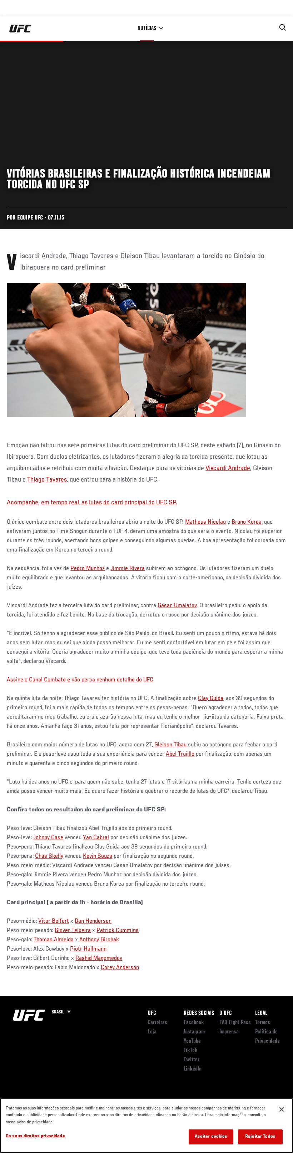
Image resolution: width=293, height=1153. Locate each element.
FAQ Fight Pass (235, 1022)
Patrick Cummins (117, 930)
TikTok (191, 1050)
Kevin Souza (97, 856)
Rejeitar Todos (260, 1136)
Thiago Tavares (47, 479)
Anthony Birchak (99, 940)
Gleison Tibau (170, 745)
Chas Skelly (49, 856)
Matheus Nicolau (205, 522)
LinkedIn (193, 1069)
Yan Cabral (96, 838)
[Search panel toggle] (282, 27)
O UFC (225, 1013)
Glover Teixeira (73, 930)
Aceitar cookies (211, 1136)
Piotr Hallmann (88, 949)
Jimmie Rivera (127, 568)
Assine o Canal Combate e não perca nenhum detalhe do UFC (80, 680)
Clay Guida (210, 698)
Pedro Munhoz (87, 568)
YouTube (192, 1041)
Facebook (194, 1022)
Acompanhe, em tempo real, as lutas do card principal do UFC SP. (92, 502)
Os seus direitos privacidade (35, 1136)
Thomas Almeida (54, 940)
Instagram (194, 1032)
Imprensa (229, 1032)
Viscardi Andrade (227, 468)
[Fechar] (281, 1109)
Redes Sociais (199, 1013)
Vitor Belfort (53, 921)
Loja (152, 1032)
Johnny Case (48, 838)
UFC (152, 1013)
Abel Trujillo (180, 754)
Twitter (191, 1060)
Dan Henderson (93, 921)
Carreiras (157, 1022)
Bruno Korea (247, 522)
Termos (262, 1022)
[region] (146, 1125)
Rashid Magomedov (98, 958)
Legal (261, 1013)
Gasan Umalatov (177, 606)
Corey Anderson (120, 968)
